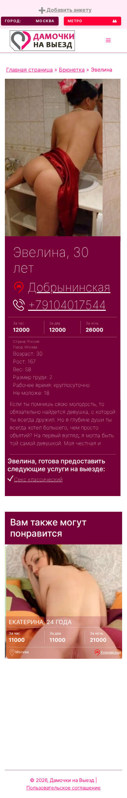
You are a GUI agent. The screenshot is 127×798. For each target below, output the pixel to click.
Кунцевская (111, 652)
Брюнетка (72, 69)
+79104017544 (67, 305)
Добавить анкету (68, 10)
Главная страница (29, 69)
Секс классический (38, 479)
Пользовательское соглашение (63, 788)
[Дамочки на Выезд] (42, 40)
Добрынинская (69, 287)
